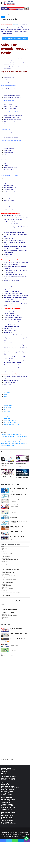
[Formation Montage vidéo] (22, 458)
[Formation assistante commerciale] (5, 496)
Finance (6, 443)
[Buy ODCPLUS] (15, 8)
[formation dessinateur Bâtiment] (5, 528)
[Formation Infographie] (7, 458)
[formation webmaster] (5, 512)
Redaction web (7, 426)
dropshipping (7, 416)
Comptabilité (12, 441)
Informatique (4, 434)
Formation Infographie (7, 463)
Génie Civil (19, 438)
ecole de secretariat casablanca (18, 521)
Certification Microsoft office (17, 638)
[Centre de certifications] (5, 630)
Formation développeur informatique (16, 516)
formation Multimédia (6, 476)
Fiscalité (17, 441)
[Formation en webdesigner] (5, 501)
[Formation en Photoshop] (22, 472)
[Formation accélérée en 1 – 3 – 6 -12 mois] (5, 490)
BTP (2, 438)
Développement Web (17, 434)
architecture (14, 438)
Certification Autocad (15, 654)
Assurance (14, 445)
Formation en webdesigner (17, 499)
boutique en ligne (7, 407)
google (5, 400)
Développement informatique (7, 436)
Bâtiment (10, 438)
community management (9, 405)
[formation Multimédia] (7, 472)
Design (7, 14)
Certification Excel (14, 649)
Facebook (6, 394)
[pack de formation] (5, 506)
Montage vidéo (18, 439)
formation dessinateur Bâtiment (18, 526)
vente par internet (8, 414)
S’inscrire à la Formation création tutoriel (15, 38)
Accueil (4, 14)
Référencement (7, 418)
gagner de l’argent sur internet (11, 424)
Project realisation (8, 256)
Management (16, 443)
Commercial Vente (5, 441)
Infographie (11, 439)
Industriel (5, 438)
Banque (9, 445)
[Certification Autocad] (5, 705)
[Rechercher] (28, 3)
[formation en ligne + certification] (5, 635)
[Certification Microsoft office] (5, 640)
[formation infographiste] (5, 533)
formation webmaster (15, 511)
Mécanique (3, 439)
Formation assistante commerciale (19, 494)
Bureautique (9, 434)
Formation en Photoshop (22, 477)
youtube (5, 403)
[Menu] (1, 3)
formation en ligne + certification (18, 633)
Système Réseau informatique (20, 436)
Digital (22, 443)
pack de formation (14, 504)
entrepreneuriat (4, 445)
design (7, 439)
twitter (5, 398)
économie (24, 439)
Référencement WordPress (10, 420)
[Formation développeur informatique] (5, 517)
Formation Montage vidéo (21, 464)
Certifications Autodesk (16, 644)
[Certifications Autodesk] (5, 645)
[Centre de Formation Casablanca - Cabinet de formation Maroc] (9, 3)
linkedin (5, 396)
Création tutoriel (8, 429)
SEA (5, 409)
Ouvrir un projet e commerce (11, 422)
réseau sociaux (7, 392)
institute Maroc (16, 24)
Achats (25, 443)
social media (7, 411)
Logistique (10, 443)
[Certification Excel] (5, 650)
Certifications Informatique (8, 759)
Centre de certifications (16, 628)
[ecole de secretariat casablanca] (5, 523)
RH (20, 443)
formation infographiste (16, 531)
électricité (24, 438)
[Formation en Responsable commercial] (5, 538)
